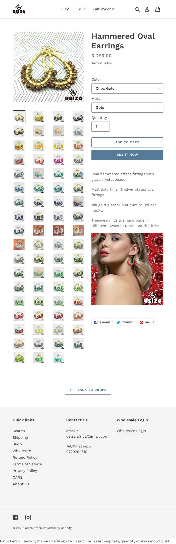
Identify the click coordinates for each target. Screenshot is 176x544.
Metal (96, 98)
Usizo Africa (33, 528)
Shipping (20, 437)
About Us (21, 484)
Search (19, 431)
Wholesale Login (131, 431)
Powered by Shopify (57, 528)
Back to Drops (91, 389)
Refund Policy (25, 457)
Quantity (99, 117)
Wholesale (22, 451)
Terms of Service (27, 464)
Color (96, 79)
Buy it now (127, 154)
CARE (17, 477)
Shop (17, 444)
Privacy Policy (25, 471)
